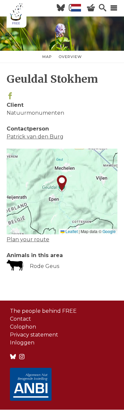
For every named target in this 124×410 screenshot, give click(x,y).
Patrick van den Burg (35, 136)
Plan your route (28, 239)
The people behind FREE (43, 311)
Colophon (23, 327)
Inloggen (22, 342)
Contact (20, 319)
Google (109, 231)
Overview (70, 56)
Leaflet (71, 231)
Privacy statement (34, 335)
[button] (62, 183)
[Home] (16, 15)
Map (47, 56)
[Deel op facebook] (10, 96)
